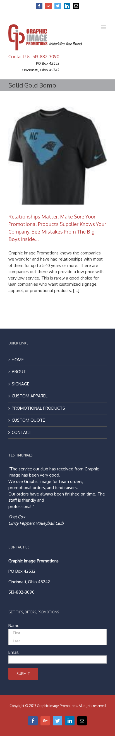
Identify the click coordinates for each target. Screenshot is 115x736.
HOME (18, 359)
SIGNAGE (20, 384)
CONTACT (21, 432)
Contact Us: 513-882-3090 (33, 56)
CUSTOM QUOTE (28, 420)
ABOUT (19, 371)
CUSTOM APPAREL (29, 396)
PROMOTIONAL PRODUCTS (38, 408)
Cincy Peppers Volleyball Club (36, 523)
